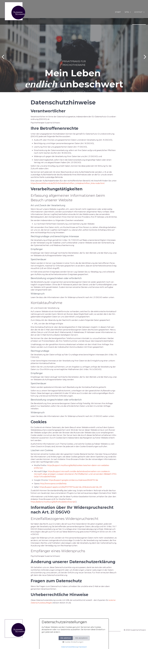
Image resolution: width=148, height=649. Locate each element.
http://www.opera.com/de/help (53, 484)
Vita (127, 12)
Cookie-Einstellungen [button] (73, 642)
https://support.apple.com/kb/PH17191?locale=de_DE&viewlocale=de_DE (70, 487)
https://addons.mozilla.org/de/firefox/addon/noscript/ (53, 502)
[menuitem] (118, 12)
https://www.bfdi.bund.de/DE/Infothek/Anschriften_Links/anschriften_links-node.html (67, 183)
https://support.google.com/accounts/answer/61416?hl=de (73, 480)
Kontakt (138, 12)
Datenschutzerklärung (69, 647)
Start (118, 12)
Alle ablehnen (65, 638)
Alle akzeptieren (81, 638)
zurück (3, 59)
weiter (144, 59)
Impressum (83, 647)
